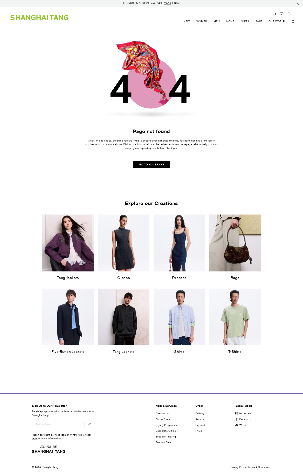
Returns (199, 419)
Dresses (179, 278)
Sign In (275, 13)
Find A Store (163, 419)
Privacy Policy (238, 467)
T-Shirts (235, 351)
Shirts (179, 351)
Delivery (199, 413)
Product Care (163, 442)
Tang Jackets (68, 278)
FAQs (198, 430)
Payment (200, 425)
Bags (235, 278)
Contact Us (162, 413)
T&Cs (167, 3)
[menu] (238, 24)
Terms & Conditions (259, 467)
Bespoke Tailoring (166, 436)
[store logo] (39, 17)
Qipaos (123, 278)
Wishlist (281, 13)
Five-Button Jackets (68, 351)
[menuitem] (187, 24)
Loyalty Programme (166, 425)
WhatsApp (76, 434)
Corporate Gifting (166, 430)
